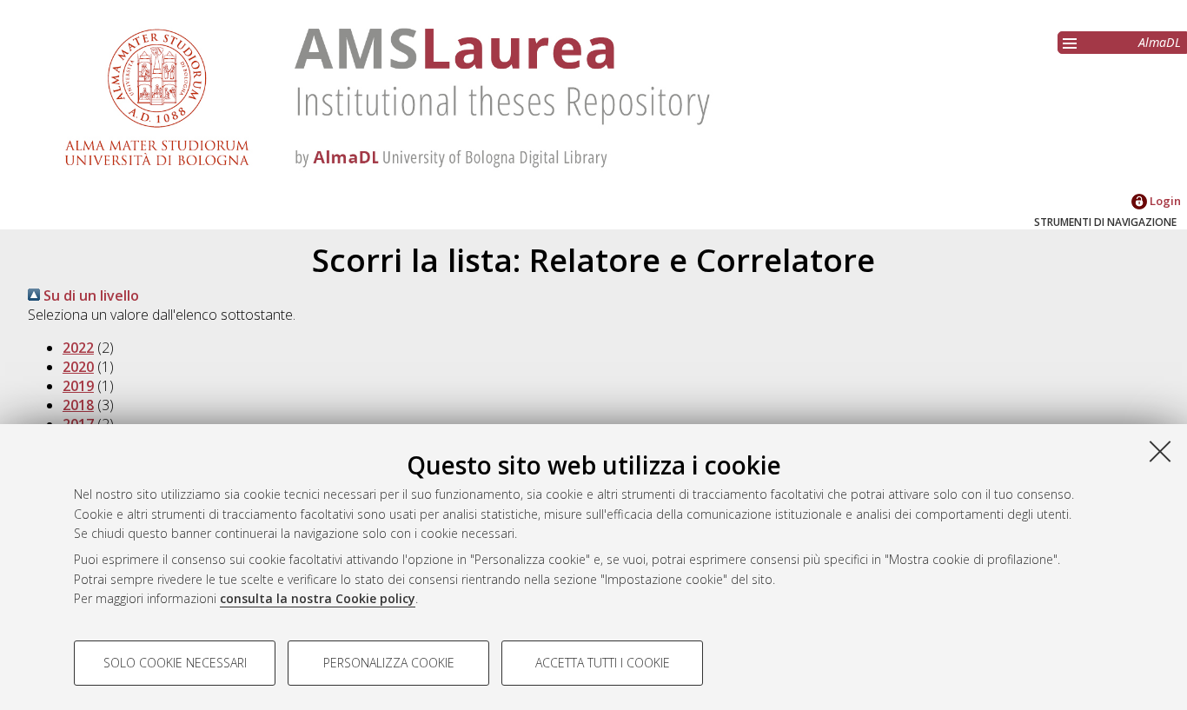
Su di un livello (89, 295)
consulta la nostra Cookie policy (317, 598)
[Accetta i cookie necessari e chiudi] (1160, 451)
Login (1164, 201)
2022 (78, 347)
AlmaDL (1159, 42)
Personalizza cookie (388, 662)
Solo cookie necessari (175, 662)
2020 (78, 366)
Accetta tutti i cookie (602, 662)
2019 (78, 385)
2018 (78, 405)
